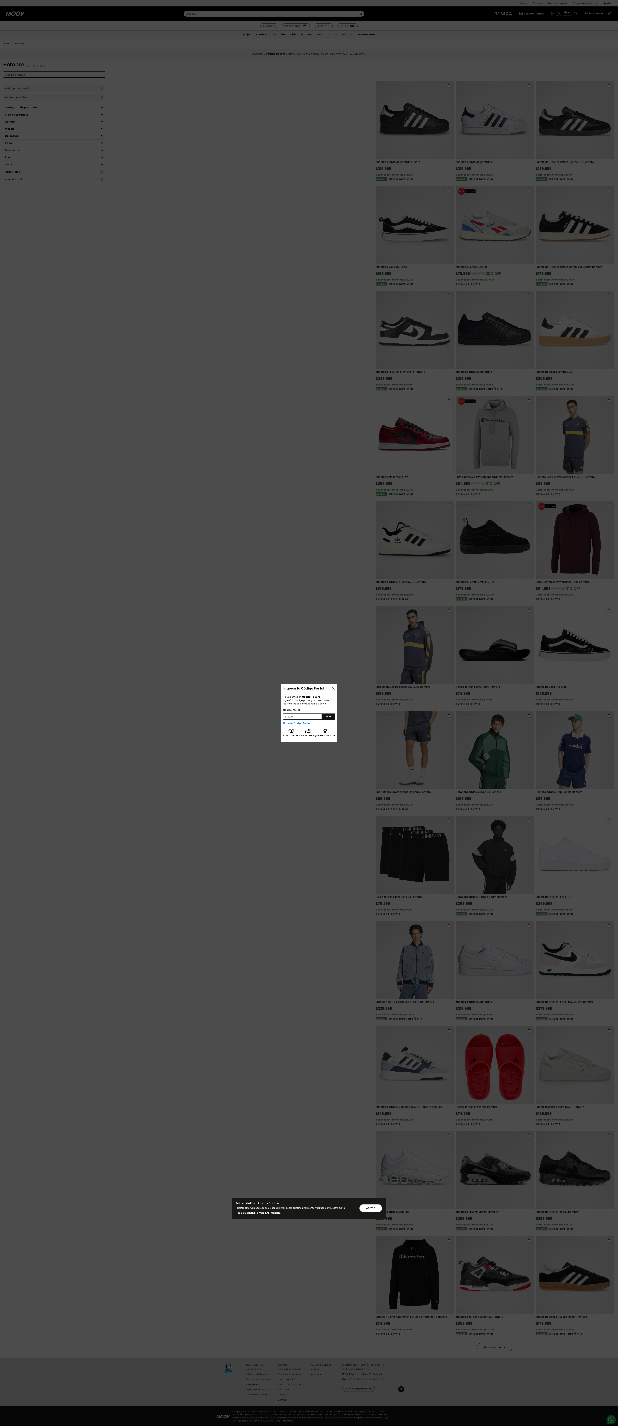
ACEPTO (370, 1208)
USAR (328, 716)
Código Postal (291, 710)
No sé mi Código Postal (296, 723)
